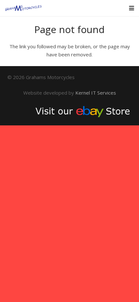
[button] (131, 8)
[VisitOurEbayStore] (69, 111)
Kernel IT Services (95, 92)
